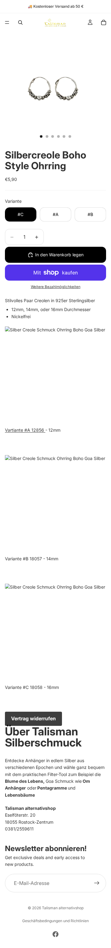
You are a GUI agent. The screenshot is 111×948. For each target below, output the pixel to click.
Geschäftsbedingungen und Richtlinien (55, 920)
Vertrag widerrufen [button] (33, 718)
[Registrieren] (96, 883)
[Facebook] (55, 934)
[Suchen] (20, 22)
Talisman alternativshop (63, 908)
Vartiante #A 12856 (25, 430)
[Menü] (7, 22)
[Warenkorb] (103, 22)
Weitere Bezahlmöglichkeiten (55, 287)
